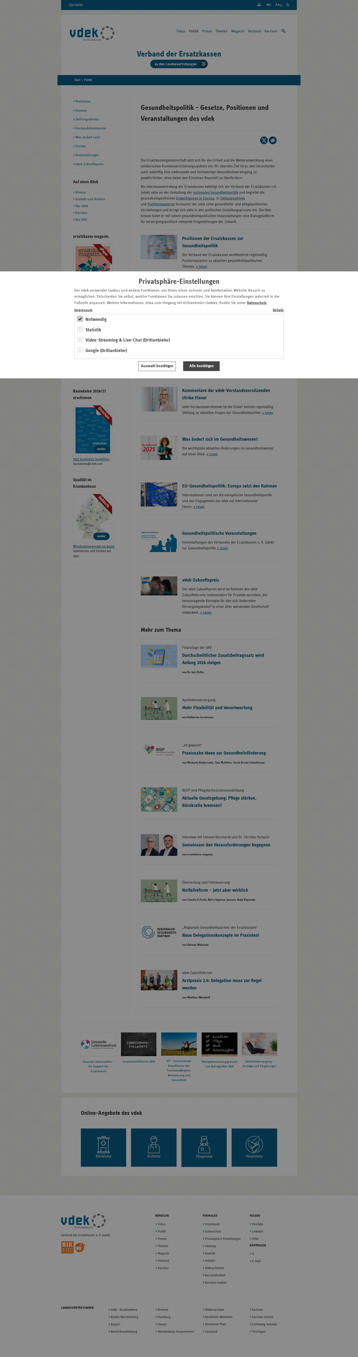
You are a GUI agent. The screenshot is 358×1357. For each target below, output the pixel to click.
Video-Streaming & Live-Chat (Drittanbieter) (127, 340)
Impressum (83, 310)
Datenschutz (257, 303)
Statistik (93, 329)
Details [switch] (278, 310)
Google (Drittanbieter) (106, 350)
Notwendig (96, 319)
